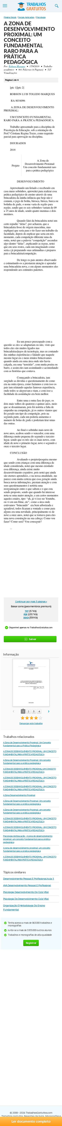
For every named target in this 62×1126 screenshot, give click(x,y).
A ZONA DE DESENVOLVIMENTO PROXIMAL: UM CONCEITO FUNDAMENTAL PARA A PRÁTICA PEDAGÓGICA (29, 753)
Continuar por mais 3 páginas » (31, 601)
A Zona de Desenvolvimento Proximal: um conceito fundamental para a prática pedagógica (26, 811)
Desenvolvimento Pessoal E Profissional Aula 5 (28, 878)
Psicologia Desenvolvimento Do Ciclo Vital (26, 892)
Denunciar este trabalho (30, 723)
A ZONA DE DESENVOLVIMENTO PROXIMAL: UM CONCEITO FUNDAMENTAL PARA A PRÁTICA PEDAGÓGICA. (29, 788)
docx (26, 617)
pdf (25, 614)
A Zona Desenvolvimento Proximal (19, 795)
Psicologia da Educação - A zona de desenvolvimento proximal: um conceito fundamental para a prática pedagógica (27, 839)
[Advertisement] (31, 306)
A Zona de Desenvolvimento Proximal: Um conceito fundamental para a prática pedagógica (27, 762)
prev (13, 711)
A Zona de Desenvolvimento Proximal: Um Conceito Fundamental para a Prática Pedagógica (27, 744)
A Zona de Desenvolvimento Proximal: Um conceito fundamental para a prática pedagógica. (27, 802)
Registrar (31, 942)
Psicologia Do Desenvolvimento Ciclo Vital (26, 898)
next (49, 711)
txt (27, 611)
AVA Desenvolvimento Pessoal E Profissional (27, 885)
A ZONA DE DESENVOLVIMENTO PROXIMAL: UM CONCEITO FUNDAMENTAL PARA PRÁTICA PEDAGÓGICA (29, 858)
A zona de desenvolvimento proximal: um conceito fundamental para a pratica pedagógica (26, 849)
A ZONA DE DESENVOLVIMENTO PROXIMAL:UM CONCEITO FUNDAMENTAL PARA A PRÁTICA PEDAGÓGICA (29, 770)
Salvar (32, 639)
